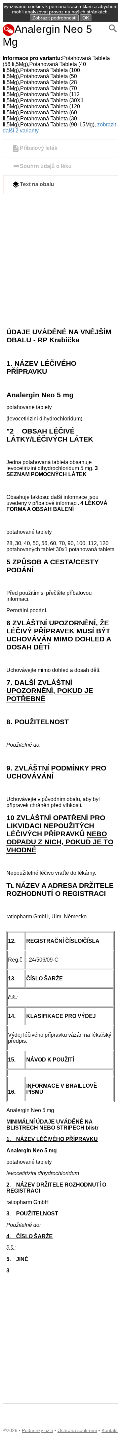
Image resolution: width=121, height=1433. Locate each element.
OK (85, 17)
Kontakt (110, 1430)
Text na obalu (37, 184)
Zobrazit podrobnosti (54, 17)
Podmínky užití (37, 1430)
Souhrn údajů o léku (46, 166)
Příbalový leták (38, 148)
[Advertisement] (60, 263)
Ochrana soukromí (77, 1430)
